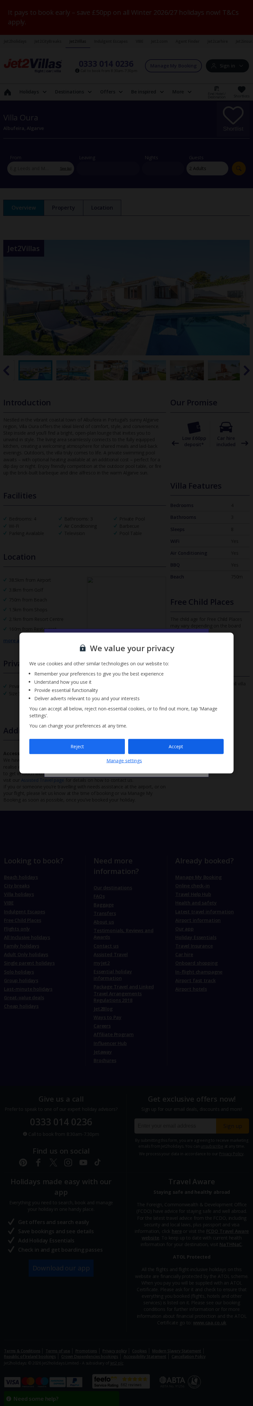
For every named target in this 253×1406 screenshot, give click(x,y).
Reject (77, 746)
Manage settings (124, 760)
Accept (176, 746)
